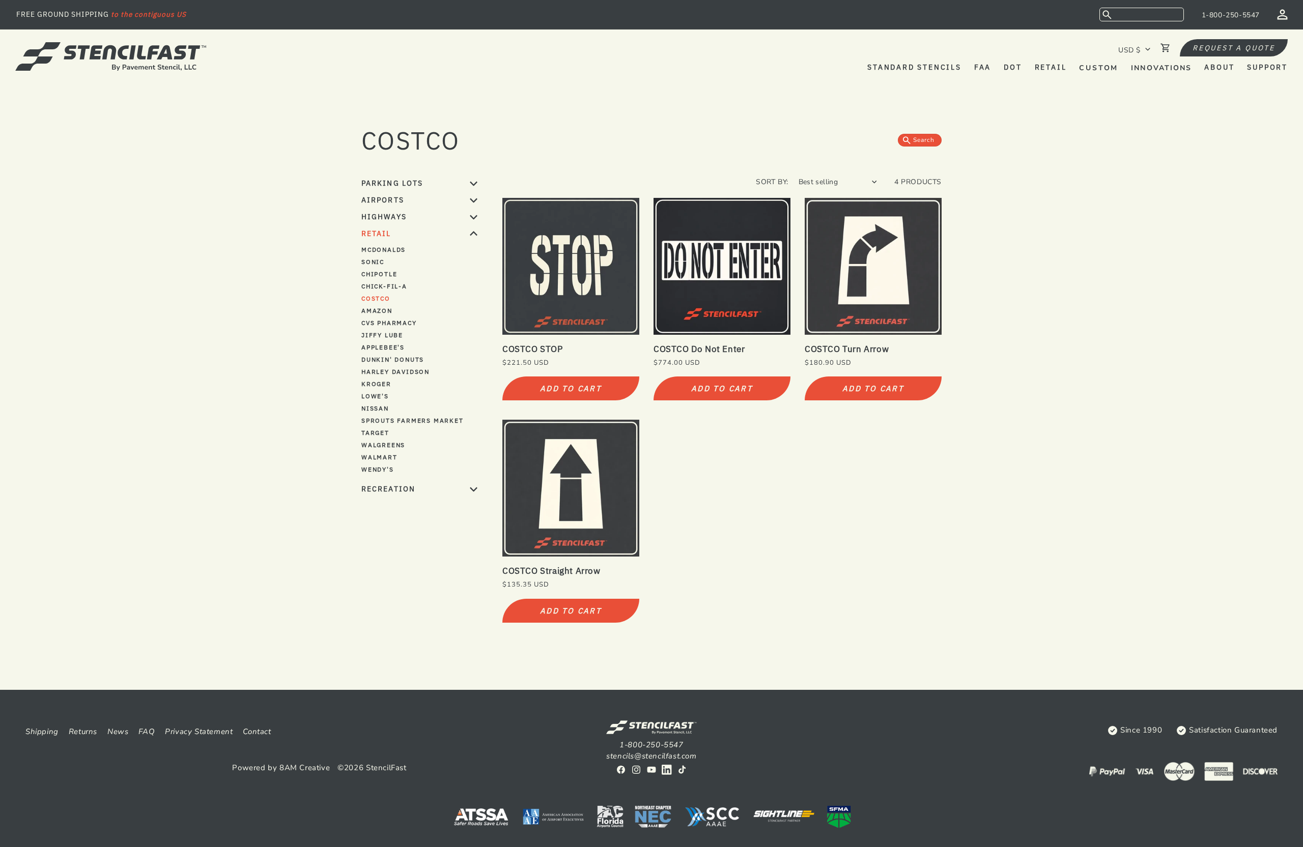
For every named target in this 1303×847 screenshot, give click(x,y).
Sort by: (772, 182)
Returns (83, 731)
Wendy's (377, 469)
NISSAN (375, 408)
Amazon (376, 310)
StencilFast (386, 768)
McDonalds (383, 249)
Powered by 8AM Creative (281, 768)
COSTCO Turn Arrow (847, 349)
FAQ (146, 731)
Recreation (388, 488)
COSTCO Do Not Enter (699, 349)
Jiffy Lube (382, 335)
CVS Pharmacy (389, 323)
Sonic (372, 262)
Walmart (379, 457)
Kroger (376, 384)
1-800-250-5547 (1231, 15)
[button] (1141, 14)
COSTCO (375, 298)
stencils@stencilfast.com (651, 756)
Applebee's (383, 347)
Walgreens (383, 445)
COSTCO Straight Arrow (551, 570)
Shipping (42, 731)
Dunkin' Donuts (392, 359)
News (117, 731)
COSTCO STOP (532, 349)
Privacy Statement (199, 731)
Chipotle (379, 274)
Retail (376, 233)
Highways (384, 216)
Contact (257, 731)
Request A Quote (1234, 47)
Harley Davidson (395, 371)
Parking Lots (392, 183)
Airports (382, 199)
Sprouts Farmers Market (412, 420)
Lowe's (375, 396)
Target (375, 432)
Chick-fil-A (384, 286)
